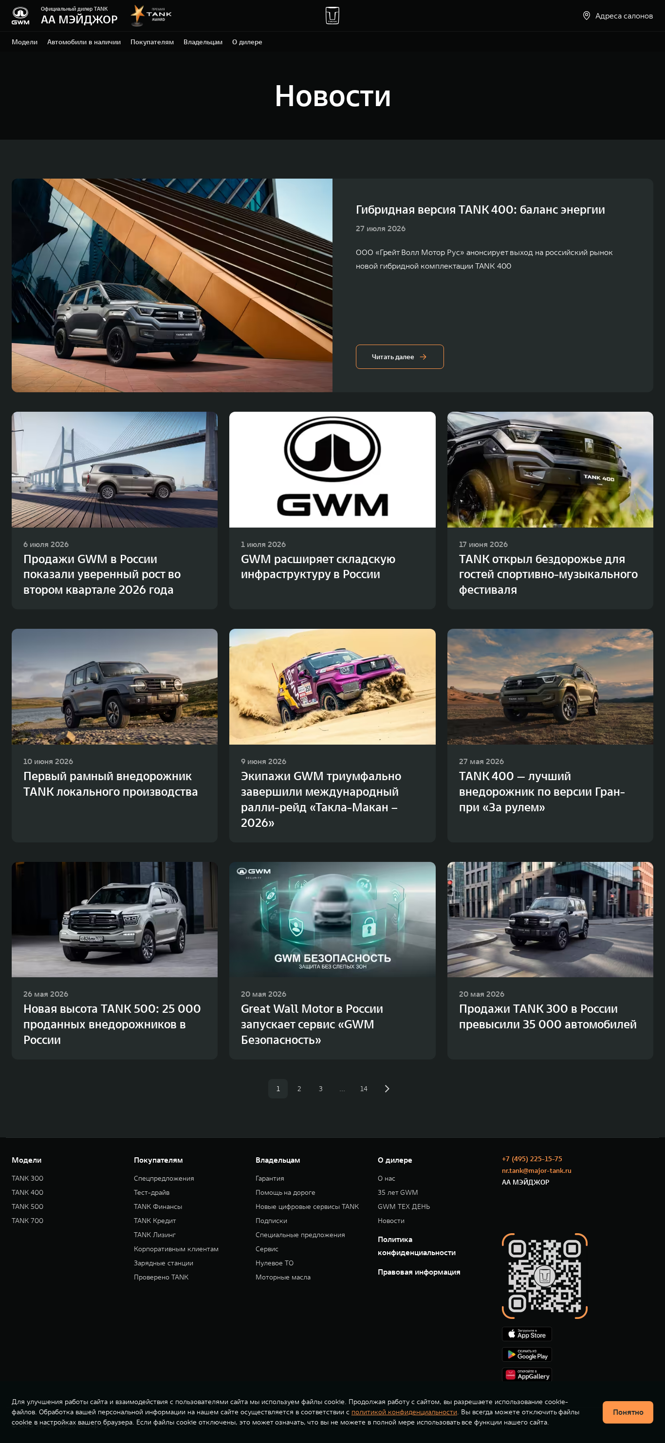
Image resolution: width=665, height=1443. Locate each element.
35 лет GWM (398, 1192)
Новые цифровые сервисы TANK (307, 1207)
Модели (24, 41)
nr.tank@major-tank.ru (537, 1170)
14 (364, 1088)
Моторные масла (283, 1277)
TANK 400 (27, 1192)
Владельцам (203, 41)
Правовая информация (419, 1272)
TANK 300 (27, 1178)
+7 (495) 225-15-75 (532, 1158)
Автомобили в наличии (84, 41)
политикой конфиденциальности (404, 1411)
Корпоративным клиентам (176, 1249)
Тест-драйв (151, 1192)
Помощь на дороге (285, 1192)
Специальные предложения (300, 1235)
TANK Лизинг (155, 1235)
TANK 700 (27, 1221)
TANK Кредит (155, 1221)
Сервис (267, 1249)
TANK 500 (27, 1207)
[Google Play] (578, 1354)
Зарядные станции (163, 1263)
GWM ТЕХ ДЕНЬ (404, 1207)
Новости (391, 1221)
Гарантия (270, 1178)
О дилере (247, 41)
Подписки (271, 1221)
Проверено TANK (161, 1277)
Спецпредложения (164, 1178)
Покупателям (152, 41)
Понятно (628, 1412)
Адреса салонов (624, 15)
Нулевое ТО (275, 1263)
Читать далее (393, 356)
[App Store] (578, 1334)
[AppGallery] (578, 1375)
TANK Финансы (158, 1207)
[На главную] (20, 15)
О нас (386, 1178)
